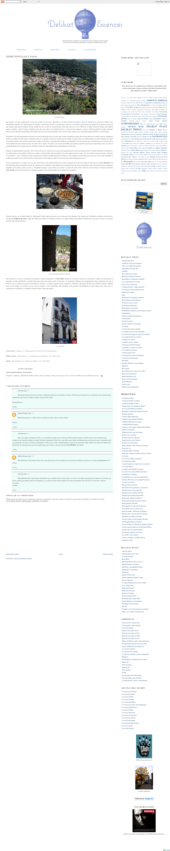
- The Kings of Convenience (130, 604)
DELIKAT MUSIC (136, 126)
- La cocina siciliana (127, 728)
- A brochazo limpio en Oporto (130, 401)
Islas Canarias (151, 141)
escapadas (146, 132)
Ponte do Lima (145, 157)
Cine (153, 109)
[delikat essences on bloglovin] (144, 800)
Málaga (137, 150)
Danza (161, 124)
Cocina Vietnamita (152, 116)
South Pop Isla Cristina (134, 166)
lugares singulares (161, 148)
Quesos (127, 159)
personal (123, 157)
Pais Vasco (136, 154)
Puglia (123, 159)
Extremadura (133, 134)
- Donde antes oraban (127, 292)
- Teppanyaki (125, 667)
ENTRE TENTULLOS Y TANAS (21, 56)
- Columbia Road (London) (129, 424)
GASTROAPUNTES (159, 136)
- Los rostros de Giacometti (129, 358)
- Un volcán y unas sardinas (129, 535)
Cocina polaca (152, 114)
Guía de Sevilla (151, 139)
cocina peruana (144, 114)
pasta (155, 154)
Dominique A (153, 130)
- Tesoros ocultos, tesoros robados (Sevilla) (134, 519)
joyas (162, 143)
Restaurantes (128, 161)
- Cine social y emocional (129, 284)
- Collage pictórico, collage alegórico (133, 287)
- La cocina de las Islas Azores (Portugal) (133, 705)
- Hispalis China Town (128, 575)
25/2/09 (14, 407)
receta (140, 159)
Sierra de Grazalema (162, 164)
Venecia (139, 171)
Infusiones (128, 141)
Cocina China (137, 112)
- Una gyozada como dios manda (131, 675)
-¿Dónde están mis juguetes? (130, 387)
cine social (131, 112)
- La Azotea (124, 326)
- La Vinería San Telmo (128, 461)
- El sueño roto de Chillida (129, 443)
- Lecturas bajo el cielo (128, 353)
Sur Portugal (159, 166)
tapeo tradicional (130, 168)
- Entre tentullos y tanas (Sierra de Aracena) (134, 445)
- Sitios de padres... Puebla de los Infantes (134, 511)
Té (136, 168)
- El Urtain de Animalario (129, 305)
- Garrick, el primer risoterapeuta (131, 316)
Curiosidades (72, 50)
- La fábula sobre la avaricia (129, 342)
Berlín (161, 107)
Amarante (143, 100)
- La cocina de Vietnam (128, 718)
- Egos (123, 295)
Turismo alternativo (157, 168)
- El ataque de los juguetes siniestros (132, 297)
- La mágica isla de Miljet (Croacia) (132, 469)
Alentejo (155, 97)
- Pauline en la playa (127, 593)
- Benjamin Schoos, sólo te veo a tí (132, 562)
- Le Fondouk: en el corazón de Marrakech (134, 477)
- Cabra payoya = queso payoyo (130, 625)
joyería (165, 143)
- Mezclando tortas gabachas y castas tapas (134, 487)
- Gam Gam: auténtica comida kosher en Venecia (136, 453)
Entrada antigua (108, 554)
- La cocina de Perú (127, 710)
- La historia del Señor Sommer (130, 345)
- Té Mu (123, 673)
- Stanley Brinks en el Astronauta (131, 601)
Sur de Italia (151, 166)
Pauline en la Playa (162, 154)
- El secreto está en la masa (129, 303)
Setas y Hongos (45, 375)
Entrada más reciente (12, 554)
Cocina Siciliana (125, 116)
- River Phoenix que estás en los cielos (133, 371)
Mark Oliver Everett (150, 150)
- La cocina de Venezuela (129, 715)
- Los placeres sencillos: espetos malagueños (135, 654)
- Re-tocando (125, 368)
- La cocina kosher (127, 726)
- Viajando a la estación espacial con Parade (134, 609)
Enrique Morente (139, 132)
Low (154, 148)
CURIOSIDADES (130, 123)
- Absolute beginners (127, 261)
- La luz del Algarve (127, 466)
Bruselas (165, 107)
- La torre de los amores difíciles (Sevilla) (134, 472)
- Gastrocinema (126, 318)
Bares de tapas (134, 107)
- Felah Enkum (125, 313)
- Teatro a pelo (125, 384)
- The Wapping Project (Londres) (131, 522)
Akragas (151, 97)
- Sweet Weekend (126, 381)
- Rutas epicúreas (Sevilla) (129, 503)
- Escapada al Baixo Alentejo (130, 451)
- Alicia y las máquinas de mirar (131, 266)
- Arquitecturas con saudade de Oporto (133, 406)
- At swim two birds (127, 556)
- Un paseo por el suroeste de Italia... (132, 530)
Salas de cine (155, 161)
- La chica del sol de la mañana (130, 329)
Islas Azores (144, 141)
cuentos (151, 121)
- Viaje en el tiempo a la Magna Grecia (133, 537)
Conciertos (157, 118)
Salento (161, 161)
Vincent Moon (150, 171)
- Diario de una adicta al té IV (130, 638)
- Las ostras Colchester (128, 649)
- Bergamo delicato (127, 414)
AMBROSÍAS (152, 100)
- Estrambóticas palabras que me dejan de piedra (136, 311)
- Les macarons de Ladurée (129, 651)
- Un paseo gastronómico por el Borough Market (136, 527)
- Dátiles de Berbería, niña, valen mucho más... (135, 641)
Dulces (160, 130)
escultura (152, 132)
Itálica (131, 143)
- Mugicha (124, 657)
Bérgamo (156, 107)
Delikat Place (38, 50)
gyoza (157, 139)
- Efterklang (125, 572)
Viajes (144, 170)
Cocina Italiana (163, 112)
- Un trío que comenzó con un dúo (131, 532)
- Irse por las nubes (127, 321)
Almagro (138, 100)
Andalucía (16, 375)
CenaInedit (133, 109)
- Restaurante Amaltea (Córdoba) (131, 498)
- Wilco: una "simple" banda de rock (132, 612)
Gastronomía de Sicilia (140, 139)
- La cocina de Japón (127, 699)
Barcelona (123, 107)
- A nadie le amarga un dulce (130, 403)
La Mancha (151, 145)
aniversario (124, 103)
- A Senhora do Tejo (127, 398)
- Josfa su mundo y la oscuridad (131, 324)
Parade (148, 154)
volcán (158, 171)
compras (151, 119)
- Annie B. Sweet (126, 551)
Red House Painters (147, 159)
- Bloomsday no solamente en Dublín (132, 279)
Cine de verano (159, 109)
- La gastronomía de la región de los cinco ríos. (135, 464)
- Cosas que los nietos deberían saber (132, 289)
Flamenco (127, 136)
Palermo (142, 154)
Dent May (145, 130)
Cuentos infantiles (161, 121)
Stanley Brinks (144, 166)
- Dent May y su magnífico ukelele (132, 567)
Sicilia (133, 164)
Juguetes (123, 145)
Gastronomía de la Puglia (127, 139)
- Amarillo (124, 271)
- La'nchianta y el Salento (129, 474)
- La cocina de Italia (127, 697)
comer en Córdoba (132, 119)
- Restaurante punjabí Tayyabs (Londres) (134, 501)
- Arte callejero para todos (129, 274)
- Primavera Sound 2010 (128, 596)
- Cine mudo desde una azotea (130, 282)
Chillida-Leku (140, 109)
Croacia (138, 121)
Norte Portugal (162, 152)
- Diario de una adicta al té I (129, 630)
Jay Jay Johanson (155, 143)
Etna (156, 132)
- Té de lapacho (126, 670)
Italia (127, 143)
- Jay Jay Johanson (127, 580)
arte (136, 105)
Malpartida (142, 150)
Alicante (165, 97)
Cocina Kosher (135, 114)
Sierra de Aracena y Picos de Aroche (81, 122)
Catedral (128, 109)
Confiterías (164, 119)
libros (136, 148)
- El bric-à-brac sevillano (129, 435)
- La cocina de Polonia (128, 712)
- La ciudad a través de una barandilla (133, 332)
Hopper (161, 139)
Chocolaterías (147, 109)
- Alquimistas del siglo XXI (129, 268)
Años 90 (143, 103)
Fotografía (133, 136)
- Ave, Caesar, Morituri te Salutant (131, 409)
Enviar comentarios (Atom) (23, 558)
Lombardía (144, 148)
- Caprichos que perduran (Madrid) (132, 419)
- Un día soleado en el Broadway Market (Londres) (137, 524)
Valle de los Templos (132, 171)
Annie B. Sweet (131, 103)
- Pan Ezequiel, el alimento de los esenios (134, 659)
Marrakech (158, 150)
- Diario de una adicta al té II (130, 633)
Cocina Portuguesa (162, 114)
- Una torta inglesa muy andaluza (131, 678)
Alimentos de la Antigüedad (128, 100)
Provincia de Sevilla (161, 157)
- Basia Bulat (125, 559)
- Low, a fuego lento (127, 585)
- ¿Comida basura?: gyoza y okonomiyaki (134, 680)
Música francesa (151, 152)
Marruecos (164, 150)
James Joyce (136, 143)
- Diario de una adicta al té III (130, 636)
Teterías (150, 168)
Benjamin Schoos (149, 107)
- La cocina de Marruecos (129, 707)
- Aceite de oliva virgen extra (130, 623)
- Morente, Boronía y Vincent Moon (132, 363)
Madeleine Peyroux (126, 150)
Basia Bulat (142, 107)
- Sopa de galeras (126, 665)
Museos (142, 152)
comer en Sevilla (142, 119)
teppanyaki (144, 168)
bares (128, 107)
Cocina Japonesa (126, 114)
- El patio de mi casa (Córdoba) (131, 440)
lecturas (131, 148)
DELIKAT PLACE (27, 375)
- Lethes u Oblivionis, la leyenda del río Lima (135, 480)
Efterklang (131, 132)
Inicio (61, 554)
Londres (150, 148)
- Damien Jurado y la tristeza (130, 564)
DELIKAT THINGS (131, 129)
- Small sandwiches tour (128, 376)
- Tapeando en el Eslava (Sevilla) (131, 516)
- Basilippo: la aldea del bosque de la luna (134, 411)
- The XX (124, 606)
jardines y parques (145, 143)
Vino (155, 171)
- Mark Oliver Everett (127, 591)
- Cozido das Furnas (127, 628)
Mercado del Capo (126, 152)
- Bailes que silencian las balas (130, 276)
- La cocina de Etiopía (128, 694)
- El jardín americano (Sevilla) (130, 438)
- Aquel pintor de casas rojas (130, 554)
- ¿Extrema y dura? (127, 540)
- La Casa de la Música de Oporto (131, 459)
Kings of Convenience (132, 145)
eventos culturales (162, 132)
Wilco (161, 171)
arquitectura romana (129, 105)
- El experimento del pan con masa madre (134, 644)
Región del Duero (157, 159)
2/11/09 (14, 450)
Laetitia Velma (125, 148)
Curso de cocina (145, 124)
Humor (123, 141)
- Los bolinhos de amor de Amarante (132, 355)
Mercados (136, 152)
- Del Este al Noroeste (128, 430)
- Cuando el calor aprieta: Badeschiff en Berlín (135, 427)
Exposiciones (125, 134)
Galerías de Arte (146, 136)
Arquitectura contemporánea (153, 103)
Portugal (152, 157)
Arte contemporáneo (143, 105)
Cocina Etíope (154, 112)
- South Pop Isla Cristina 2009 (130, 598)
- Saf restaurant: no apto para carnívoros (133, 506)
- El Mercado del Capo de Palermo (132, 432)
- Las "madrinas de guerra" (129, 350)
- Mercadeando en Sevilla (129, 485)
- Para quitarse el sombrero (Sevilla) (132, 493)
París (152, 154)
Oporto (131, 154)
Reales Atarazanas (133, 159)
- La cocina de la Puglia (128, 702)
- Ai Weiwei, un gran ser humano (131, 263)
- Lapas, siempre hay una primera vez (132, 646)
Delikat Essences (23, 413)
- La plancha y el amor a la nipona (131, 347)
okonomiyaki (124, 154)
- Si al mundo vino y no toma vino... (132, 509)
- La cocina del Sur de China (130, 723)
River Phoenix (137, 161)
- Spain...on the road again (129, 379)
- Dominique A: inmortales (129, 570)
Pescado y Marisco (131, 157)
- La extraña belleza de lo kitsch (131, 337)
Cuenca (144, 121)
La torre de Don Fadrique (160, 145)
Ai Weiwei (145, 97)
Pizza (139, 157)
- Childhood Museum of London (131, 422)
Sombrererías (124, 166)
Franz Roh (139, 136)
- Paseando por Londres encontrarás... (132, 495)
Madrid (133, 150)
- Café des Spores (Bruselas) (129, 417)
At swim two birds (155, 105)
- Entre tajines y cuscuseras (129, 308)
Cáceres (123, 109)
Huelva (36, 375)
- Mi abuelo (124, 360)
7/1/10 (14, 490)
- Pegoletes (124, 366)
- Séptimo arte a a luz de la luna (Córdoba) (134, 514)
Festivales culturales (142, 134)
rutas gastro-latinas (146, 161)
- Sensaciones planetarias (129, 374)
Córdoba (124, 121)
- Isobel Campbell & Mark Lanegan (132, 577)
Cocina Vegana (134, 116)
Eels (127, 132)
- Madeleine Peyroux (127, 588)
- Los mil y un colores (128, 482)
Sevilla (128, 164)
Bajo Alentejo (163, 105)
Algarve (160, 97)
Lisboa (139, 148)
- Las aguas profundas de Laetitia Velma (133, 583)
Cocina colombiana (146, 112)
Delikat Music (55, 50)
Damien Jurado (155, 124)
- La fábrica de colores (128, 339)
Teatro (139, 168)
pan (145, 154)
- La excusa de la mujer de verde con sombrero (135, 334)
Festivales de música (154, 134)
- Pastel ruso (125, 662)
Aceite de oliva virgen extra (128, 97)
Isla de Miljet (136, 141)
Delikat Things (21, 50)
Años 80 (138, 103)
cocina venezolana (142, 116)
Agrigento (139, 97)
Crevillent (131, 121)
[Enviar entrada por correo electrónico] (101, 375)
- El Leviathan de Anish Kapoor (131, 300)
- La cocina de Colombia (129, 691)
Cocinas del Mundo (90, 50)
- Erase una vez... (126, 448)
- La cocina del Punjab (128, 720)
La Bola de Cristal (143, 145)
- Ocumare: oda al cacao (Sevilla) (131, 490)
